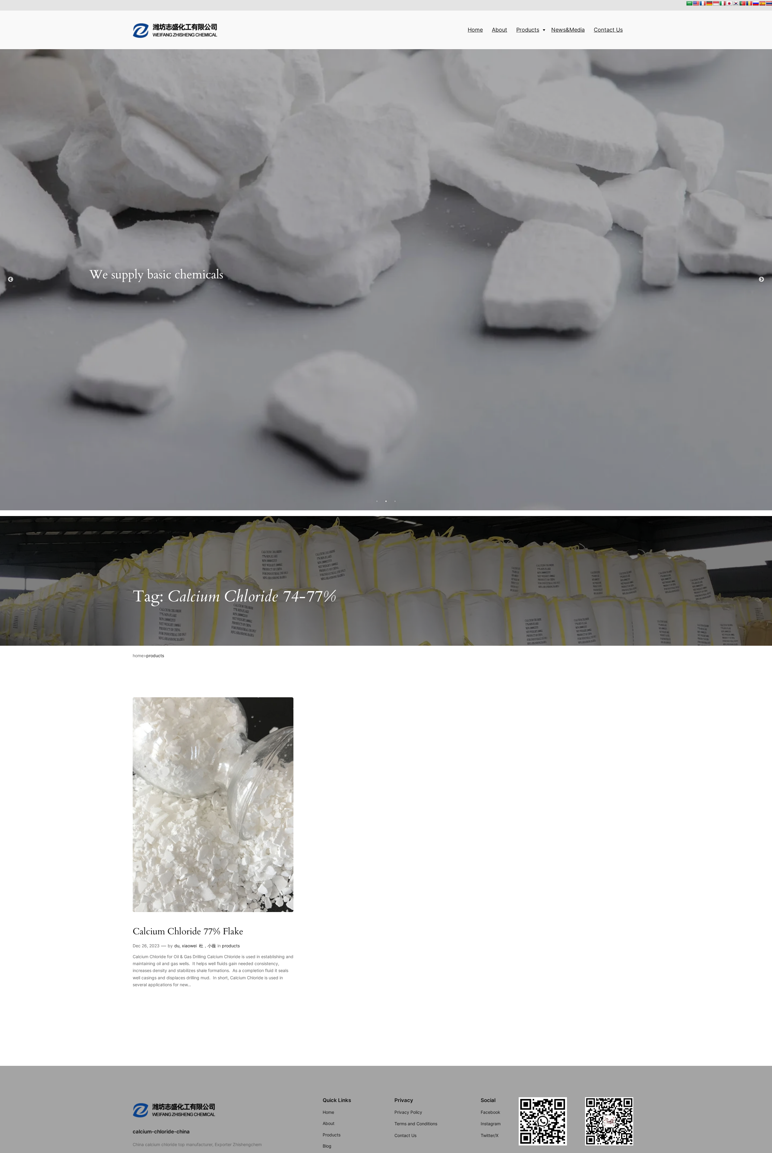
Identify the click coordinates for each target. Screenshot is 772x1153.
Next (761, 280)
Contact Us (608, 30)
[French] (703, 3)
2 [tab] (386, 501)
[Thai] (769, 3)
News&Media (568, 30)
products (155, 655)
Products (527, 30)
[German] (709, 3)
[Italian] (723, 3)
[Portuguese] (742, 3)
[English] (696, 3)
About (499, 30)
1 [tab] (377, 501)
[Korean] (736, 3)
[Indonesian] (716, 3)
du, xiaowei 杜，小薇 (195, 945)
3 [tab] (395, 501)
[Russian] (756, 3)
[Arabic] (689, 3)
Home (475, 30)
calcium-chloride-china (161, 1132)
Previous (11, 280)
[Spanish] (762, 3)
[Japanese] (729, 3)
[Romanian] (749, 3)
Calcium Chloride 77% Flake (188, 932)
